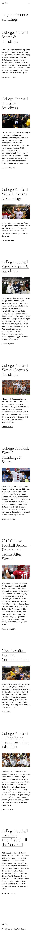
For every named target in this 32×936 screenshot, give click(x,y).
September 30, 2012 (8, 893)
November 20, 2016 (8, 77)
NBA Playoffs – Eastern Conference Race (15, 655)
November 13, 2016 (8, 168)
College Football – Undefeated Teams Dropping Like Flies (15, 740)
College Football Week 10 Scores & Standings (15, 194)
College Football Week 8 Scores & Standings (15, 266)
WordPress (21, 929)
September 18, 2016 (8, 519)
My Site (4, 3)
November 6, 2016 (8, 240)
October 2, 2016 (7, 427)
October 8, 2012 (7, 809)
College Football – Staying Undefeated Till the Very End (15, 838)
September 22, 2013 (8, 629)
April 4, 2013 (6, 712)
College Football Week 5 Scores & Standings (15, 370)
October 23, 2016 (8, 344)
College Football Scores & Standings (15, 37)
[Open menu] (29, 3)
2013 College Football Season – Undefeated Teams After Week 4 (16, 550)
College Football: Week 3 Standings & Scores (15, 455)
